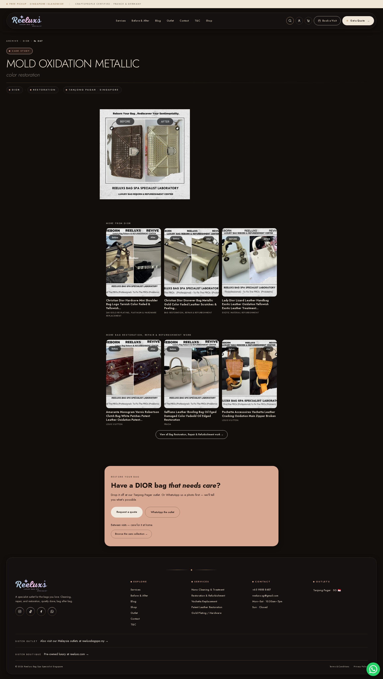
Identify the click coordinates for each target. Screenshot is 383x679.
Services (121, 21)
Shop (209, 21)
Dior (26, 41)
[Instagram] (19, 611)
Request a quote (126, 512)
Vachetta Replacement (204, 601)
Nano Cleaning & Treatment (208, 590)
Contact (184, 21)
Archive (12, 41)
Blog (158, 21)
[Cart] (308, 21)
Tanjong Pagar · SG (327, 590)
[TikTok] (30, 611)
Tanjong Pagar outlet (146, 495)
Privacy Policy (361, 666)
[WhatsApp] (52, 611)
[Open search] (290, 21)
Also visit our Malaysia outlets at (74, 641)
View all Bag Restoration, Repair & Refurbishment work (191, 434)
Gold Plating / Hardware (206, 613)
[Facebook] (41, 611)
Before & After (140, 21)
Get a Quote (360, 20)
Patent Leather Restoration (207, 607)
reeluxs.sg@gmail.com (265, 595)
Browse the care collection (131, 534)
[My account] (299, 21)
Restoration (44, 89)
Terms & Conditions (339, 666)
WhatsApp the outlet (162, 512)
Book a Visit (329, 20)
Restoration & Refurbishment (208, 595)
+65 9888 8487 (261, 590)
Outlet (170, 21)
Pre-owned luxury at (66, 654)
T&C (197, 21)
